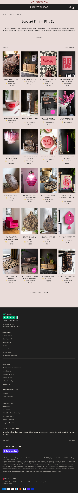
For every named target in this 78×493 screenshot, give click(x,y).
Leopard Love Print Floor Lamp (30, 119)
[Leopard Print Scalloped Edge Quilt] (11, 64)
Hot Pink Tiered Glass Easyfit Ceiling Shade (30, 196)
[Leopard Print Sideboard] (29, 64)
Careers (5, 400)
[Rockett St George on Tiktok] (17, 447)
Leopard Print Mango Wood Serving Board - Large (30, 237)
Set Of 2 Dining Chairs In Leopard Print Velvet (30, 277)
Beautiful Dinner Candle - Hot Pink (67, 158)
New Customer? (7, 339)
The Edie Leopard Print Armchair (30, 158)
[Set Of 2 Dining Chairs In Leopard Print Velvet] (29, 261)
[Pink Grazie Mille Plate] (48, 141)
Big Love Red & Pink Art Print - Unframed (67, 80)
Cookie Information (8, 416)
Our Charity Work (8, 403)
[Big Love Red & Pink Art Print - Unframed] (66, 64)
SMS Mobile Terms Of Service (11, 413)
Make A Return (7, 342)
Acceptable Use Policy (9, 423)
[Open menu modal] (4, 7)
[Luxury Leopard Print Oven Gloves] (66, 261)
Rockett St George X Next (10, 355)
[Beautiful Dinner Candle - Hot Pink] (66, 141)
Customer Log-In (7, 336)
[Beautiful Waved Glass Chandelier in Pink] (11, 141)
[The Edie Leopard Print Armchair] (29, 141)
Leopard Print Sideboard (29, 79)
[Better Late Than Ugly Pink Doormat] (48, 64)
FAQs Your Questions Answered (12, 368)
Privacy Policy (6, 410)
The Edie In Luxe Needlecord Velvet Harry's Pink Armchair (11, 237)
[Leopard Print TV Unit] (48, 261)
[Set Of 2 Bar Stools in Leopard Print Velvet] (48, 103)
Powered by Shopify (7, 483)
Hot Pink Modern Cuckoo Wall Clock (67, 237)
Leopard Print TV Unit (48, 276)
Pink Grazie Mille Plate (48, 157)
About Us (5, 393)
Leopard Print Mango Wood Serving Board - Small (48, 237)
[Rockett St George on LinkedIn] (10, 447)
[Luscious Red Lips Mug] (11, 103)
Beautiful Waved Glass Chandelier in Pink (11, 158)
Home (4, 14)
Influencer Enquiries (8, 374)
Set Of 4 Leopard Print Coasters (48, 196)
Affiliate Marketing (8, 381)
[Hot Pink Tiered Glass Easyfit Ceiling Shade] (29, 180)
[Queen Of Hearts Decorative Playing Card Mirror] (66, 180)
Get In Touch (6, 364)
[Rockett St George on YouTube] (20, 447)
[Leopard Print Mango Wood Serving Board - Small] (48, 221)
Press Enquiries (7, 371)
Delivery (5, 345)
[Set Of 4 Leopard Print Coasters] (48, 180)
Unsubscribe (6, 384)
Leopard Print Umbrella (11, 195)
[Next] (64, 2)
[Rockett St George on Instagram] (7, 447)
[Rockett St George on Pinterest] (13, 447)
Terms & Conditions (8, 420)
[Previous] (14, 2)
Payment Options (7, 352)
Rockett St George (16, 482)
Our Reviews (6, 406)
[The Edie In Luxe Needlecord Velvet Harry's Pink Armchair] (11, 221)
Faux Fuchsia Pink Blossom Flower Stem (67, 119)
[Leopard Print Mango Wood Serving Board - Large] (29, 221)
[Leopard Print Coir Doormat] (11, 261)
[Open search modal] (70, 7)
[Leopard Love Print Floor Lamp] (29, 103)
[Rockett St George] (39, 7)
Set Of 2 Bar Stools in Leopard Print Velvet (48, 119)
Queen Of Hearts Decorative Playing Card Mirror (67, 197)
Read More (39, 37)
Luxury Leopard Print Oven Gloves (66, 277)
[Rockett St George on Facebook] (4, 447)
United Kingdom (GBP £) (10, 479)
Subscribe (72, 440)
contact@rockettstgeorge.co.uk (11, 327)
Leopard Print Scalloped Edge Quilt (11, 80)
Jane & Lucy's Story (8, 397)
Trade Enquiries (7, 378)
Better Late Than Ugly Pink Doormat (48, 80)
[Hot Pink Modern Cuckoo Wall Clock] (66, 221)
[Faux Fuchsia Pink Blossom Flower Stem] (66, 103)
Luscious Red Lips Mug (11, 118)
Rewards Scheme (7, 349)
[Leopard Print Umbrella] (11, 180)
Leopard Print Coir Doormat (11, 277)
